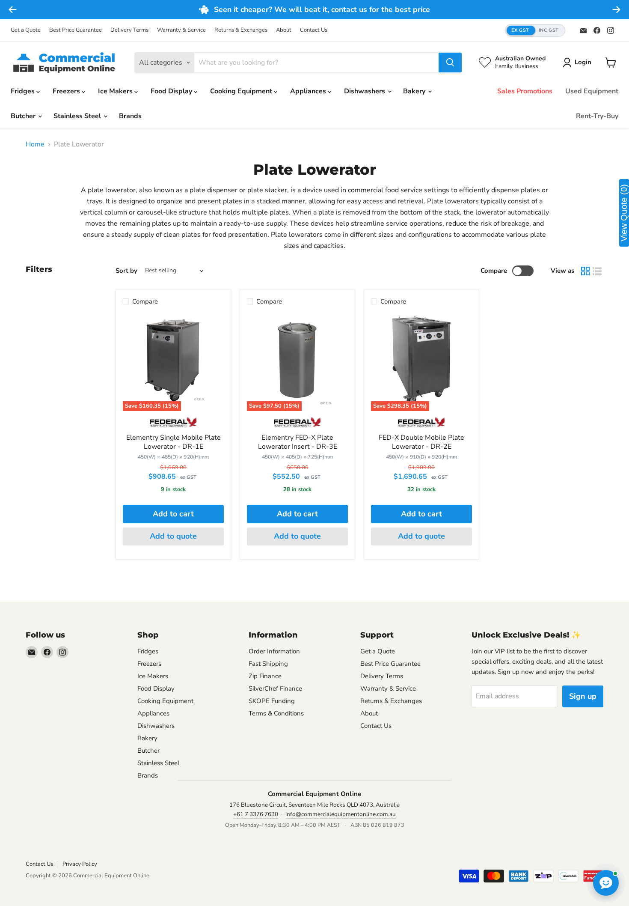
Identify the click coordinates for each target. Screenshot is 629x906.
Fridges (23, 91)
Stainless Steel (78, 116)
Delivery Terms (129, 30)
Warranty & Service (181, 30)
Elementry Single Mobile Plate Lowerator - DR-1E (173, 442)
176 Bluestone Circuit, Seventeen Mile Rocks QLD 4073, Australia (314, 805)
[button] (535, 30)
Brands (130, 116)
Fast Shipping (268, 663)
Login (583, 62)
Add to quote (173, 536)
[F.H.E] (173, 425)
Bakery (415, 91)
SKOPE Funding (272, 701)
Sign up (582, 696)
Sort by (126, 270)
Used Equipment (591, 91)
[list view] (597, 271)
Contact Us (313, 30)
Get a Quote (26, 30)
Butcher (24, 116)
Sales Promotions (524, 91)
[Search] (450, 62)
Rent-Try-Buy (597, 116)
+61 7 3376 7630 (255, 814)
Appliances (309, 91)
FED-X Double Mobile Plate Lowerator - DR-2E (421, 442)
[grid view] (585, 271)
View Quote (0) (624, 212)
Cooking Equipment (242, 91)
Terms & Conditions (276, 713)
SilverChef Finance (275, 688)
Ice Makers (116, 91)
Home (35, 144)
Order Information (274, 651)
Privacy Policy (79, 864)
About (283, 30)
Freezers (67, 91)
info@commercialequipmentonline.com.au (340, 814)
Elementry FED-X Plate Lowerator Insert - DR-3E (297, 442)
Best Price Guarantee (75, 30)
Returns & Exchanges (240, 30)
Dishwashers (365, 91)
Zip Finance (265, 676)
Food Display (172, 91)
